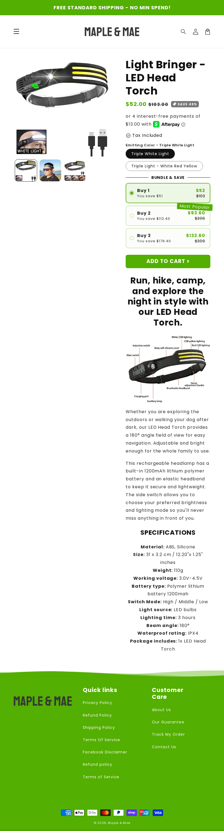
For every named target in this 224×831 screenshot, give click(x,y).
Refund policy (97, 764)
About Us (161, 709)
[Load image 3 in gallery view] (75, 170)
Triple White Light (150, 153)
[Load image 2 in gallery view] (50, 170)
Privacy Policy (97, 702)
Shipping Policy (99, 727)
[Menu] (16, 32)
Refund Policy (97, 715)
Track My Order (168, 734)
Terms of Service (101, 777)
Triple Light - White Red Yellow (164, 166)
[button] (184, 32)
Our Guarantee (168, 722)
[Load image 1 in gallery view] (26, 170)
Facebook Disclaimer (105, 752)
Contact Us (164, 747)
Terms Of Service (101, 740)
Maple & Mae (119, 823)
